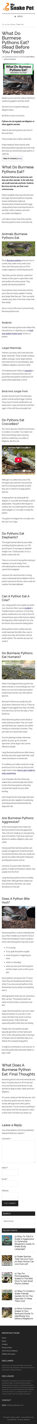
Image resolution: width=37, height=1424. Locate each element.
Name (5, 1168)
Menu (20, 16)
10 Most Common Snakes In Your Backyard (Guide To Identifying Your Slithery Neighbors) (24, 1313)
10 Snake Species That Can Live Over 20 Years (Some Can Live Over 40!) (24, 1260)
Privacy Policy (7, 1348)
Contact (5, 1344)
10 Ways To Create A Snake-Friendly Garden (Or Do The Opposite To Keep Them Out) (25, 1296)
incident (28, 608)
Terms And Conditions (10, 1351)
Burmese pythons (14, 260)
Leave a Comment (10, 59)
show (19, 159)
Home (4, 1338)
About (4, 1341)
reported (28, 371)
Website (5, 1190)
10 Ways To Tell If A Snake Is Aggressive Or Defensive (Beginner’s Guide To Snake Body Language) (25, 1242)
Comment (6, 1139)
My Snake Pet (18, 6)
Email (4, 1179)
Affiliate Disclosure (8, 1354)
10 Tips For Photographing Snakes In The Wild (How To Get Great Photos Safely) (24, 1278)
